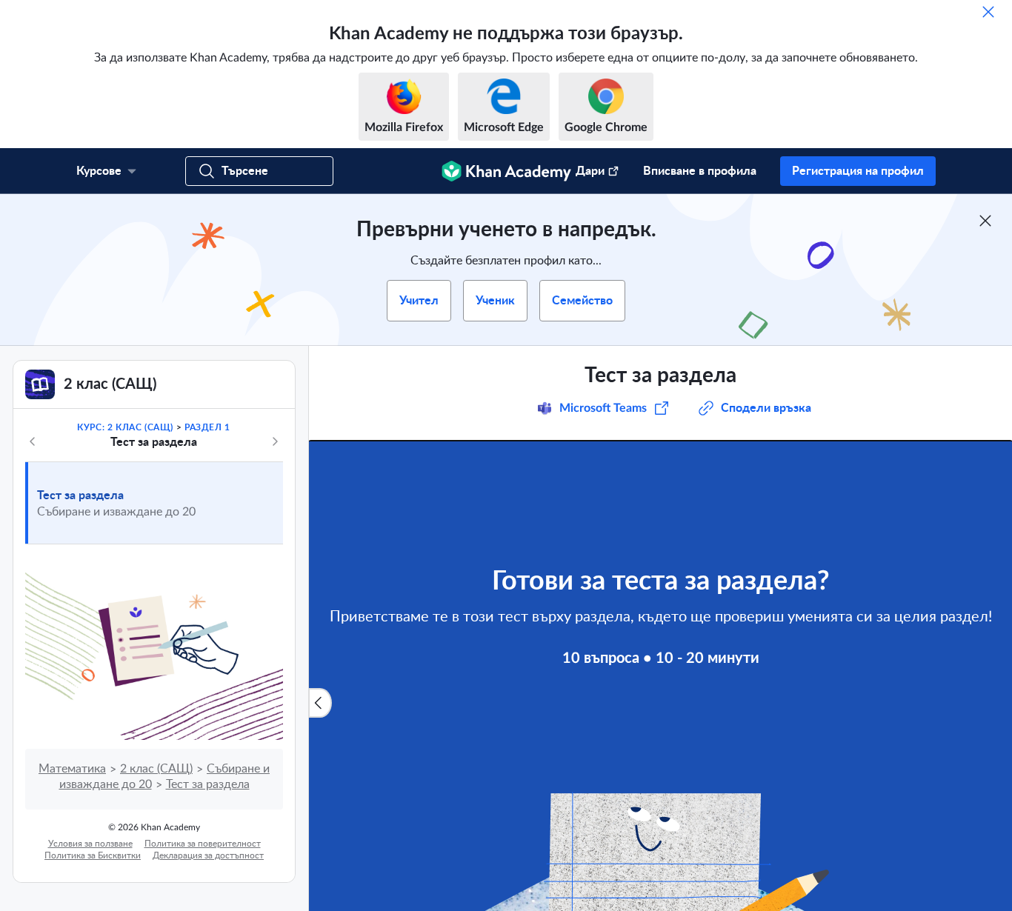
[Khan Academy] (506, 171)
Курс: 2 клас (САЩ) (125, 427)
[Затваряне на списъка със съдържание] (320, 703)
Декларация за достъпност (208, 855)
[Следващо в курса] (275, 441)
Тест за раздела (80, 495)
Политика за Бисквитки (92, 855)
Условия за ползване (90, 843)
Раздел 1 (207, 427)
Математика (72, 769)
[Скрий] (988, 12)
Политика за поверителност (202, 843)
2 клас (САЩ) (156, 769)
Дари (590, 171)
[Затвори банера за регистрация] (985, 221)
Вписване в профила (699, 171)
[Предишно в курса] (32, 441)
